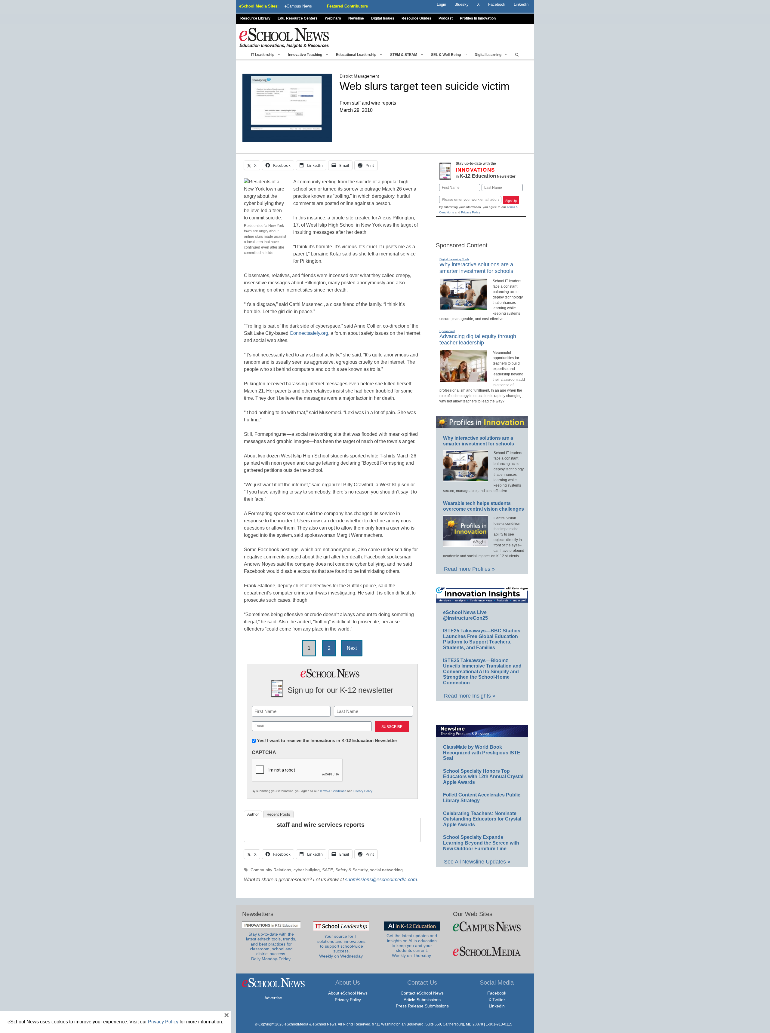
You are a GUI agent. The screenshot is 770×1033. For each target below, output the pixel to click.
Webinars (333, 18)
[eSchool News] (284, 37)
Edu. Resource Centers (298, 18)
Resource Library (255, 18)
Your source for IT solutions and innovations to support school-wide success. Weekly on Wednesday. (341, 946)
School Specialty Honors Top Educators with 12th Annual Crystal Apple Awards (483, 777)
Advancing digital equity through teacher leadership (477, 339)
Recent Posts (278, 814)
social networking (386, 870)
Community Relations (271, 870)
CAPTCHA (264, 752)
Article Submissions (422, 999)
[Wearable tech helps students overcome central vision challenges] (465, 544)
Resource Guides (416, 18)
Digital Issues (382, 18)
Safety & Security (351, 870)
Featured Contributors (347, 6)
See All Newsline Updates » (477, 862)
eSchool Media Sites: (259, 6)
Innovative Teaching (305, 55)
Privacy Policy (362, 791)
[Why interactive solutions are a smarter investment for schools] (463, 308)
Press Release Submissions (422, 1006)
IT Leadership (262, 55)
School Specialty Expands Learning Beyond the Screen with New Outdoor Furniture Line (481, 843)
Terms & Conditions (332, 791)
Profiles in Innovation (478, 18)
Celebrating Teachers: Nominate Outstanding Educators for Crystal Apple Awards (482, 819)
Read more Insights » (469, 696)
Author (253, 814)
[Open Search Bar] (517, 54)
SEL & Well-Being (446, 55)
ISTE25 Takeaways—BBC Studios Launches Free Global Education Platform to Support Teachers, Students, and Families (481, 639)
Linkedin (497, 1006)
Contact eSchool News (422, 993)
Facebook (496, 993)
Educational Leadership (356, 55)
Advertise (273, 997)
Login (441, 4)
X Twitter (496, 999)
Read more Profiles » (469, 569)
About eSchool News (348, 993)
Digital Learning (488, 55)
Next (352, 648)
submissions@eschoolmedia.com (381, 879)
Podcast (446, 18)
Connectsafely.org (309, 333)
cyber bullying (307, 870)
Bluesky (461, 4)
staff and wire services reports (321, 824)
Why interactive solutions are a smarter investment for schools (476, 267)
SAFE (327, 870)
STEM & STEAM (403, 55)
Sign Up (511, 201)
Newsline (356, 18)
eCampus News (298, 6)
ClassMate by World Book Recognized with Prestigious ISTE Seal (481, 752)
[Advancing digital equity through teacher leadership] (463, 379)
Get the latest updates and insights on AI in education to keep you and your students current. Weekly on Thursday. (412, 946)
